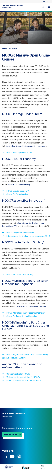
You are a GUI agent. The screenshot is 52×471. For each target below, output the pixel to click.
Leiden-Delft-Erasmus (12, 5)
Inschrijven (10, 434)
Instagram (19, 457)
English (46, 1)
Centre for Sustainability (19, 184)
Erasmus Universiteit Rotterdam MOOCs (24, 380)
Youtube (12, 457)
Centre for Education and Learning (31, 306)
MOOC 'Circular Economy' (17, 190)
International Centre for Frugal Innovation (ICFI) (28, 236)
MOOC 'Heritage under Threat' (20, 152)
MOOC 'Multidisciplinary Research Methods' (25, 312)
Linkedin (5, 457)
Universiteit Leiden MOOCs (18, 373)
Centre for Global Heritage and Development (26, 146)
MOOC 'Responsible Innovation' (20, 232)
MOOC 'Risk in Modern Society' (19, 274)
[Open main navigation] (49, 7)
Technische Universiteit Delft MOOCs (23, 377)
